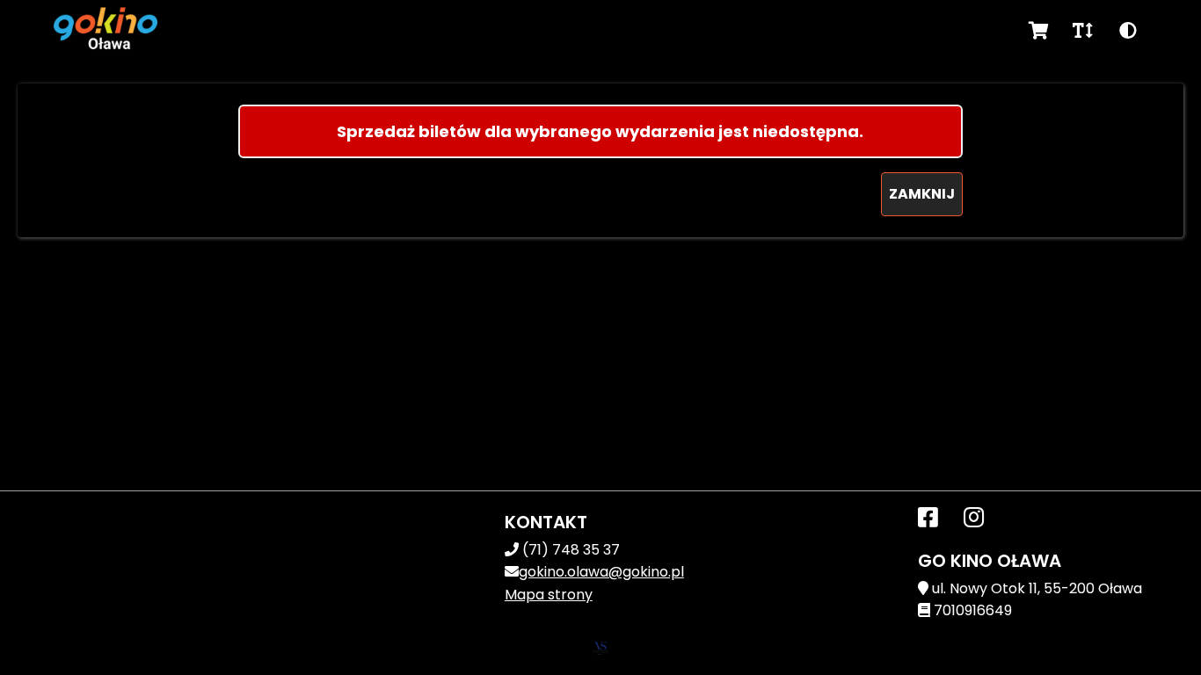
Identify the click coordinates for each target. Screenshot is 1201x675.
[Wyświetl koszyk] (1039, 30)
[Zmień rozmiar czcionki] (1082, 30)
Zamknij (922, 194)
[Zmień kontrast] (1128, 30)
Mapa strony (549, 594)
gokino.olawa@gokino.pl (601, 572)
